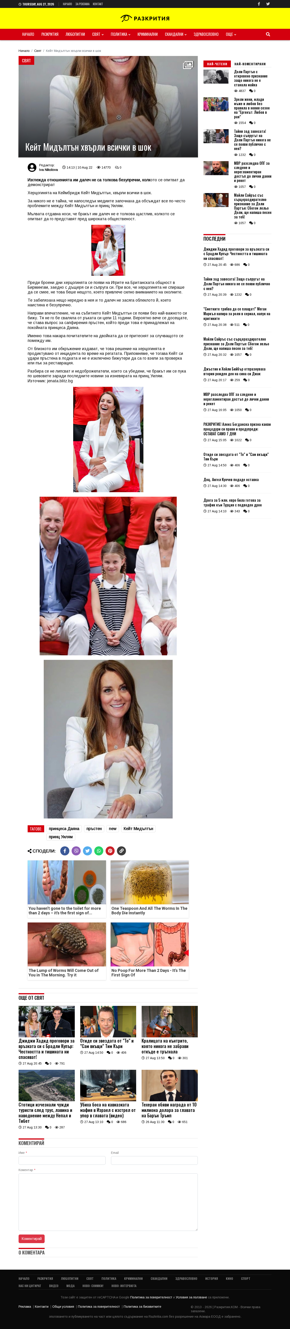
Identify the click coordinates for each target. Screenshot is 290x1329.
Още (229, 34)
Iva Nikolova (48, 169)
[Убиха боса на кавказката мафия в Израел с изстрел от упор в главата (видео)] (108, 1100)
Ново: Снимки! (93, 1285)
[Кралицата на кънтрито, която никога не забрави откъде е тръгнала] (170, 1036)
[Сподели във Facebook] (64, 850)
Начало (67, 4)
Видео (53, 1285)
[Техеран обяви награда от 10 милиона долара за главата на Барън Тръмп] (170, 1100)
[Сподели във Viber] (76, 850)
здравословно (206, 34)
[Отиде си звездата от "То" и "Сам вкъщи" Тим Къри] (108, 1036)
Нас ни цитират (30, 1285)
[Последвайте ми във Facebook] (259, 4)
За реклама (82, 4)
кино (229, 1278)
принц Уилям (61, 837)
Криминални (148, 34)
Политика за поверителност (151, 1297)
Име (23, 1152)
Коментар (27, 1170)
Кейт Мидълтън (138, 828)
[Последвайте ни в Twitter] (268, 4)
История (211, 1278)
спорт (245, 1278)
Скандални (174, 34)
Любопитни (75, 34)
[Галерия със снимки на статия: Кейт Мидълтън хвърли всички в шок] (108, 106)
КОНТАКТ (98, 4)
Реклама (25, 1306)
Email (115, 1152)
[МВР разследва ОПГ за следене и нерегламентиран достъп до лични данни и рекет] (216, 174)
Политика (119, 34)
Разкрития (49, 34)
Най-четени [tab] (217, 63)
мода (70, 1285)
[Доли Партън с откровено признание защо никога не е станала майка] (216, 82)
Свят (96, 34)
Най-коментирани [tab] (250, 63)
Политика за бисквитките (142, 1306)
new (112, 828)
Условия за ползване (192, 1297)
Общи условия (63, 1306)
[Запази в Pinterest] (110, 850)
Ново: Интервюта (123, 1285)
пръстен (94, 828)
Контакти (41, 1306)
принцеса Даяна (64, 828)
